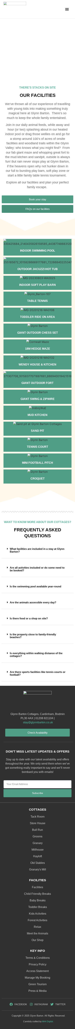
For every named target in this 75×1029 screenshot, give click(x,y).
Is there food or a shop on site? (29, 618)
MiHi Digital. (48, 1021)
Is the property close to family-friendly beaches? (33, 636)
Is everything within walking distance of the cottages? (36, 654)
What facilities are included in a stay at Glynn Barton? (37, 550)
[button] (67, 9)
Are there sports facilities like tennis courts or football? (37, 673)
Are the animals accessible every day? (33, 602)
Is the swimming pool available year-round (35, 586)
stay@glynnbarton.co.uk (38, 722)
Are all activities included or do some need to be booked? (37, 569)
